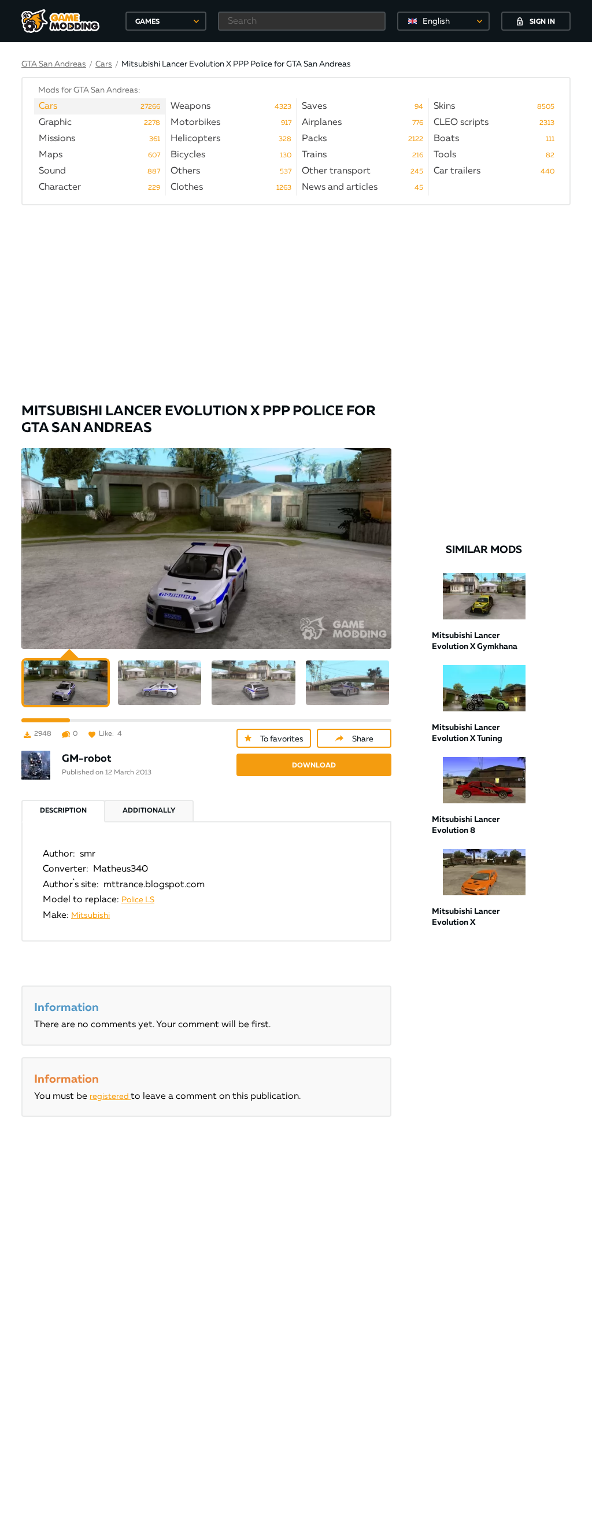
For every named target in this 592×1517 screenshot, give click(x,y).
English (436, 21)
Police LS (137, 900)
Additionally (149, 810)
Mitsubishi (90, 915)
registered (110, 1096)
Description (63, 810)
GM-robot (87, 759)
